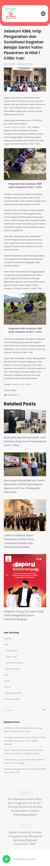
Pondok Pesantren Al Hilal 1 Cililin (17, 127)
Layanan (7, 687)
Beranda (7, 638)
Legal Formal (11, 656)
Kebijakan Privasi (13, 669)
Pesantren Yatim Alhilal (21, 384)
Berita (6, 675)
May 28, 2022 (9, 64)
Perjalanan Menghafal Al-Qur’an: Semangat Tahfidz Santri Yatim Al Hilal (25, 771)
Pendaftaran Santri (11, 699)
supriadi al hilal (26, 64)
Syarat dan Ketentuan (15, 662)
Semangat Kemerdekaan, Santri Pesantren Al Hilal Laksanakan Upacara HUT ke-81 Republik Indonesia (24, 486)
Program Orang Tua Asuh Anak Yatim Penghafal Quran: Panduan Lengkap (24, 615)
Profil (6, 644)
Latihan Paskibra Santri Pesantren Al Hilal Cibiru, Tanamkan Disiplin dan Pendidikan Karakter (19, 541)
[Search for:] (25, 710)
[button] (43, 13)
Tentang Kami (11, 650)
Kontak (7, 681)
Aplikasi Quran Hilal (14, 693)
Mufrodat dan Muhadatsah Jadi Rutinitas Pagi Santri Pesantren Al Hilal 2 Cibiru (25, 441)
